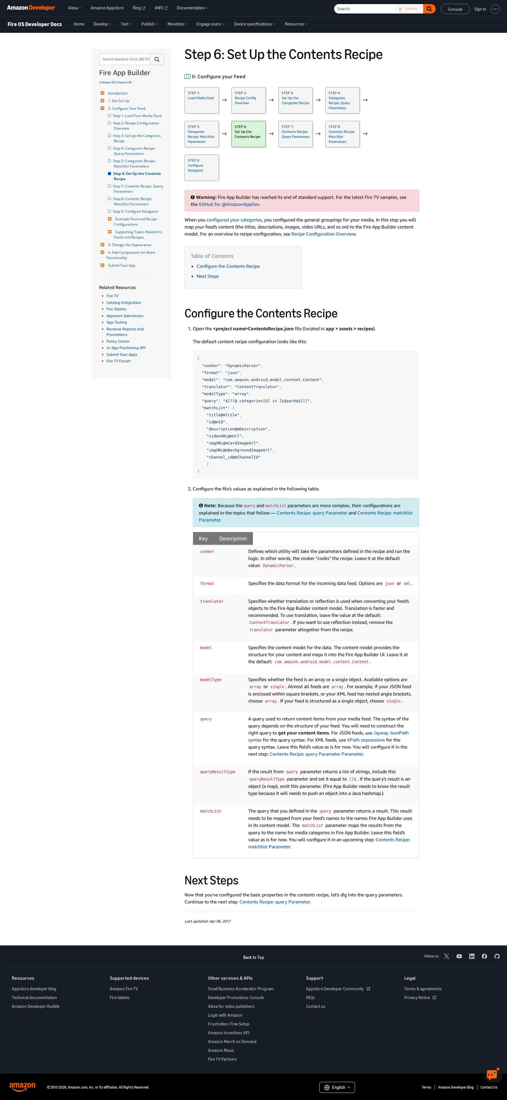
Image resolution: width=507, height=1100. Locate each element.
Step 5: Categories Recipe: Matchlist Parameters (135, 163)
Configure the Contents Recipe (228, 266)
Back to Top (253, 957)
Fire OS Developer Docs (35, 24)
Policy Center (118, 341)
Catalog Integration (124, 302)
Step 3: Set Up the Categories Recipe (138, 138)
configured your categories (234, 220)
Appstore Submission (125, 315)
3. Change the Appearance (129, 244)
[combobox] (124, 59)
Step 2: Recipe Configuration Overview (137, 126)
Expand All (124, 82)
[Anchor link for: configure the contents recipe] (344, 312)
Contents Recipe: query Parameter (312, 513)
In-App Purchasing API (126, 347)
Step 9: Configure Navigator (136, 211)
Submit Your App (121, 265)
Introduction (118, 93)
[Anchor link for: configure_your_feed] (248, 76)
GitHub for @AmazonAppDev (229, 204)
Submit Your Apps (122, 354)
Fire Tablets (116, 309)
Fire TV (112, 295)
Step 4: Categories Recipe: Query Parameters (135, 151)
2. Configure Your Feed (126, 108)
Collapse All (107, 82)
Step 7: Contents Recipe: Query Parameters (139, 189)
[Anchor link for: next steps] (245, 879)
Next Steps (208, 276)
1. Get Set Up (118, 100)
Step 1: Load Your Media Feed (137, 115)
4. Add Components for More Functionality (131, 255)
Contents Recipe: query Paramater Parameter (316, 754)
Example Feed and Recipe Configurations (136, 221)
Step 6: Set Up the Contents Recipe (138, 176)
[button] (157, 59)
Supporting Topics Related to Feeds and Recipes (138, 234)
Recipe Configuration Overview (323, 234)
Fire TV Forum (119, 360)
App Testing (117, 322)
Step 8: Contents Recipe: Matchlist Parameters (133, 201)
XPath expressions (366, 740)
